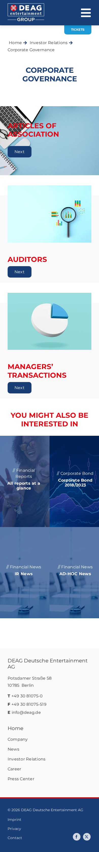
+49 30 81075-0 (27, 696)
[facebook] (76, 837)
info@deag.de (26, 712)
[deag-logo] (26, 5)
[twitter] (87, 837)
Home (15, 728)
